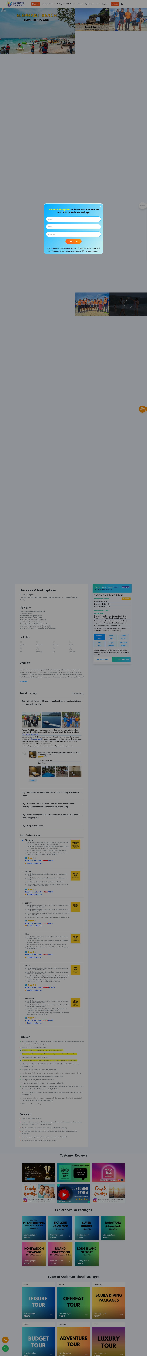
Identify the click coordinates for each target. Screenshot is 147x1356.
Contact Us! (73, 241)
